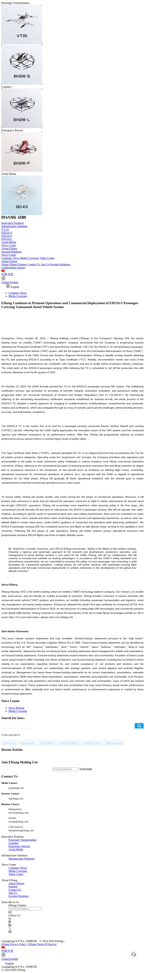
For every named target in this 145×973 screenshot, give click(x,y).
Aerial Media (8, 242)
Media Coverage (29, 258)
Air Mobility (47, 742)
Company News (10, 258)
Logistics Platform (69, 742)
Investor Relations (11, 251)
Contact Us (34, 264)
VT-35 (5, 229)
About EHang (9, 248)
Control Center (92, 742)
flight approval (114, 742)
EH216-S (6, 232)
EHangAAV (28, 742)
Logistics (13, 843)
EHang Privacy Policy (13, 944)
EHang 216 (9, 742)
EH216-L (6, 238)
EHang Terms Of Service (42, 944)
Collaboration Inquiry (13, 267)
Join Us (45, 264)
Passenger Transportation (22, 839)
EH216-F (6, 235)
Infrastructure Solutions (14, 226)
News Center (8, 245)
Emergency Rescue (19, 846)
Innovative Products (12, 223)
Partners (22, 264)
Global (9, 282)
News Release (16, 707)
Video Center (47, 258)
